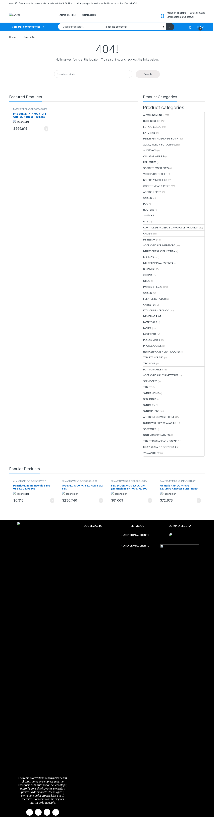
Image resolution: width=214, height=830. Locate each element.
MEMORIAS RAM (152, 316)
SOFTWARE (149, 429)
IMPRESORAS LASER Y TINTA (159, 251)
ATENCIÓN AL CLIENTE (136, 534)
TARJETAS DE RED (153, 357)
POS (145, 203)
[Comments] (55, 812)
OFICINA (147, 275)
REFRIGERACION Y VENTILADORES (162, 351)
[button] (137, 542)
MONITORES (150, 322)
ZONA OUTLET (67, 15)
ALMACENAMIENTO (153, 115)
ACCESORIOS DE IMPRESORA (159, 245)
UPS (145, 221)
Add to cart (46, 128)
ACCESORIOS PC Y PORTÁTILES (160, 375)
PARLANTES (149, 162)
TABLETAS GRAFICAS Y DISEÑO (160, 441)
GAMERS (148, 233)
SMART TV (149, 405)
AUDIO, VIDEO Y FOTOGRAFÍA (159, 144)
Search (148, 74)
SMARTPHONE (151, 411)
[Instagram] (38, 812)
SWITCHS (148, 215)
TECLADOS (149, 363)
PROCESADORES (39, 109)
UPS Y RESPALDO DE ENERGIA (159, 447)
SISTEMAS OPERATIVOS (156, 435)
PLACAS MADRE (151, 339)
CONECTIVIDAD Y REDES (156, 186)
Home (12, 37)
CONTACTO (89, 15)
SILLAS (146, 280)
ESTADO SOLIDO (152, 126)
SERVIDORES (150, 381)
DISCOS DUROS (151, 121)
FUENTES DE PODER (154, 298)
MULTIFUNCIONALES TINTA (158, 263)
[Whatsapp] (47, 812)
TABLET (147, 387)
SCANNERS (149, 269)
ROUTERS (148, 209)
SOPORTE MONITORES (156, 168)
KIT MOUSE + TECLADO (156, 310)
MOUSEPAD (149, 334)
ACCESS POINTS (152, 192)
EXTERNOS (149, 132)
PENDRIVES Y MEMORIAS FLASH (160, 138)
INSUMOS (148, 257)
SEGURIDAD (149, 399)
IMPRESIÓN (149, 239)
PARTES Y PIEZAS (21, 109)
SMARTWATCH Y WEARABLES (159, 423)
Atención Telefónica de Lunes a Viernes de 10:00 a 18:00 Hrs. (40, 3)
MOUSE (147, 328)
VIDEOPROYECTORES (155, 174)
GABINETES (149, 304)
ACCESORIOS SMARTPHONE (159, 417)
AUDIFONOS (150, 150)
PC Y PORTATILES (153, 369)
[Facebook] (29, 812)
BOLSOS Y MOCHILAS (155, 180)
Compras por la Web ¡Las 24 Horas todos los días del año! (107, 3)
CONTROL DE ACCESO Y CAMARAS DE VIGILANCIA (170, 227)
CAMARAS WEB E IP (154, 156)
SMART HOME (151, 393)
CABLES (147, 198)
